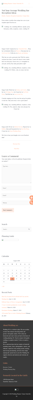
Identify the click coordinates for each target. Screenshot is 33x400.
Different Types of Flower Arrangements (12, 302)
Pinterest (18, 51)
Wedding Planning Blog (9, 369)
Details (3, 16)
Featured (8, 16)
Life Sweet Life (6, 53)
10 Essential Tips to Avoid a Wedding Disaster (14, 313)
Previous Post (16, 144)
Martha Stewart (18, 127)
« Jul (3, 286)
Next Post (16, 148)
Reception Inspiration (16, 16)
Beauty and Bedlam (23, 53)
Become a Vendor (7, 367)
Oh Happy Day (9, 92)
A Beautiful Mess (22, 49)
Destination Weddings (7, 310)
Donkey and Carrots (21, 90)
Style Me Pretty (25, 129)
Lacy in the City (18, 94)
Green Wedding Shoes (15, 131)
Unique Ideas (26, 16)
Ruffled (3, 129)
